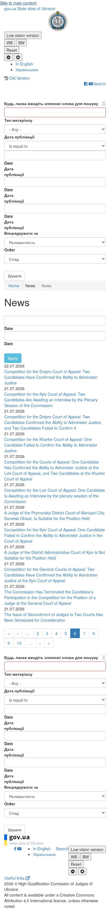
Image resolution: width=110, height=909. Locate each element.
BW (21, 42)
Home (13, 285)
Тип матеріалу (18, 120)
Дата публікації (19, 137)
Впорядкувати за (21, 233)
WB (9, 42)
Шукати (14, 276)
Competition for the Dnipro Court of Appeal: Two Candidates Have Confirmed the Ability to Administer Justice (51, 377)
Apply (13, 358)
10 (19, 643)
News (30, 285)
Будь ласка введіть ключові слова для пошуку (51, 103)
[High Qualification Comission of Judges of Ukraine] (55, 21)
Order (9, 250)
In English (24, 64)
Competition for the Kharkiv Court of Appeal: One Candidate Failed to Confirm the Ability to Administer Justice (50, 444)
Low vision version (22, 35)
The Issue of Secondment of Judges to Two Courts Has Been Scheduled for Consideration (53, 617)
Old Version (19, 78)
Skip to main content (18, 3)
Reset (11, 50)
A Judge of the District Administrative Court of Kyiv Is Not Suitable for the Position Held (54, 555)
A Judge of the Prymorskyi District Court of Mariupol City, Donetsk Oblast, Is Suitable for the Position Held (54, 515)
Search (99, 83)
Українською (27, 69)
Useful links (15, 878)
